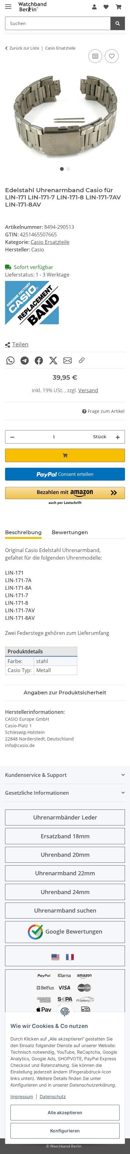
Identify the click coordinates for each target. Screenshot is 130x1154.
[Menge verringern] (12, 436)
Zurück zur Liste (24, 48)
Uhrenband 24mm (65, 892)
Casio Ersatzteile (50, 242)
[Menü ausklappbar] (8, 4)
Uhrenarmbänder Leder (65, 817)
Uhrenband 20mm (65, 854)
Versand (88, 390)
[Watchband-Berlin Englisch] (57, 957)
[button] (94, 7)
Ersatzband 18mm (65, 836)
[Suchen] (117, 23)
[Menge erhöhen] (118, 436)
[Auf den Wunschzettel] (112, 56)
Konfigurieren (65, 1130)
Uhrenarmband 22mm (65, 873)
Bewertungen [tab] (70, 532)
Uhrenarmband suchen (65, 910)
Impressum (21, 1096)
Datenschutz (53, 1096)
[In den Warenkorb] (65, 455)
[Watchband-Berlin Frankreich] (71, 957)
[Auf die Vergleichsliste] (95, 56)
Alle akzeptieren (65, 1112)
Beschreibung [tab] (23, 532)
